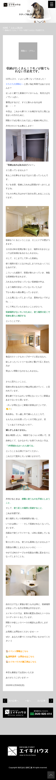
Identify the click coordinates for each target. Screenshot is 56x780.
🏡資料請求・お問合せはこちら (20, 656)
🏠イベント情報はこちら (17, 651)
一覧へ (28, 701)
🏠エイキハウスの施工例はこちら (21, 662)
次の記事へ (42, 701)
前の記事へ (14, 701)
